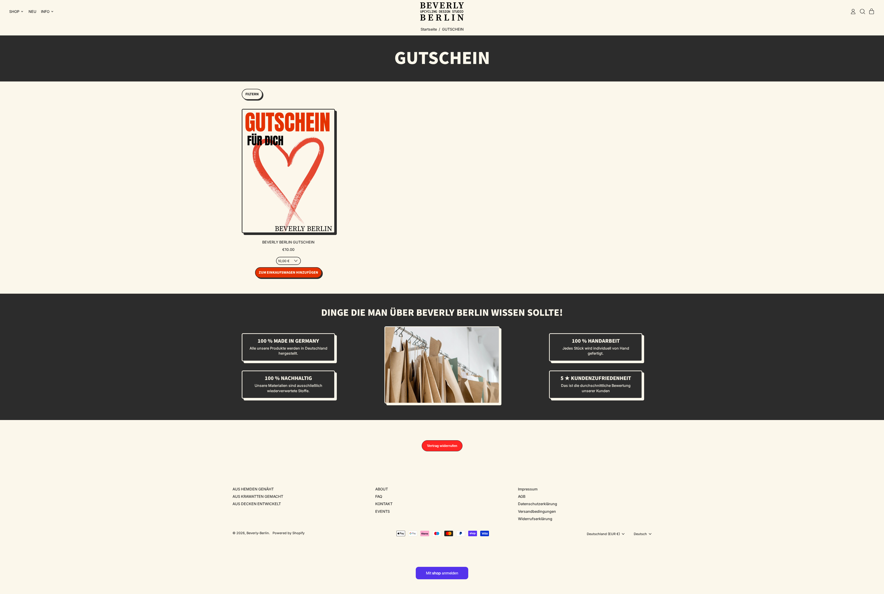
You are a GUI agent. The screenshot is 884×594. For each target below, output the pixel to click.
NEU (32, 11)
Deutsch (640, 534)
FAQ (378, 496)
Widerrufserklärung (535, 518)
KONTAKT (384, 503)
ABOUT (381, 489)
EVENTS (382, 511)
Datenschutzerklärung (537, 503)
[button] (862, 11)
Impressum (528, 489)
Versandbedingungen (537, 511)
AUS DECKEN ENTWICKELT (257, 503)
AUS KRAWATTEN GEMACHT (258, 496)
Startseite (429, 29)
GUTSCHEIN (453, 29)
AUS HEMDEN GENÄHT (253, 489)
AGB (521, 496)
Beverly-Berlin (258, 533)
